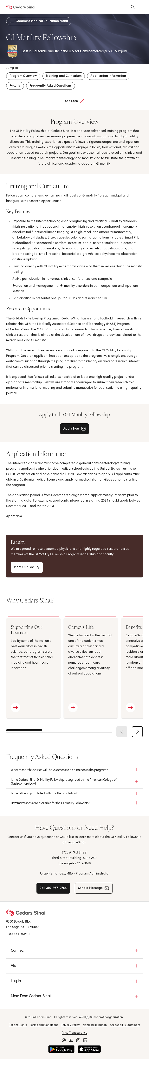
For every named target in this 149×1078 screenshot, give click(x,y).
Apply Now (14, 516)
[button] (74, 770)
